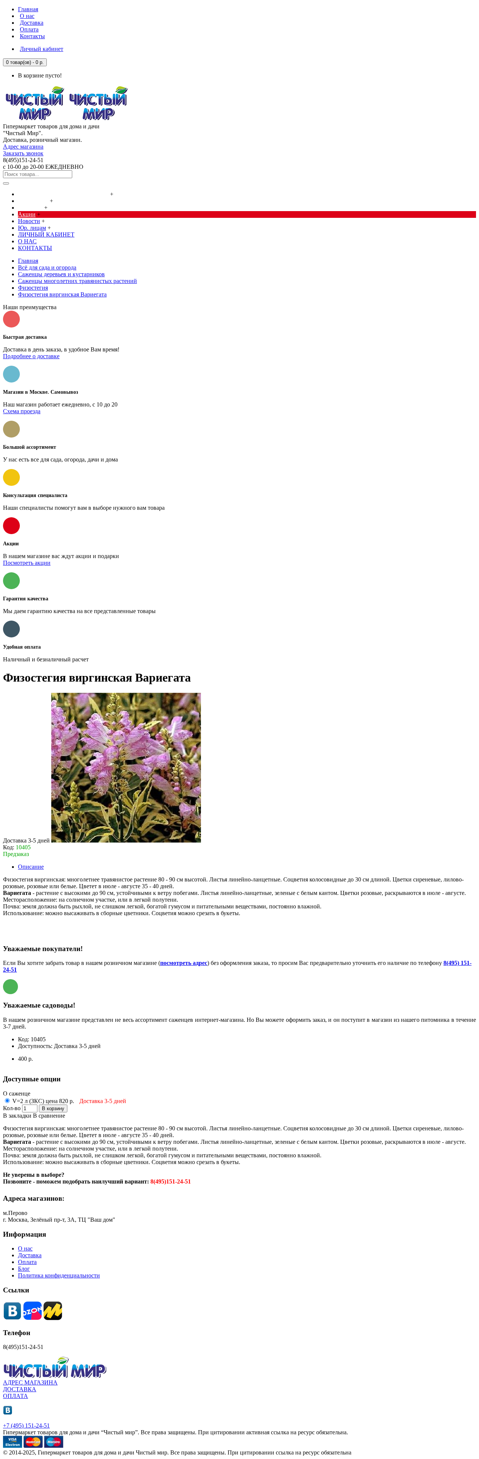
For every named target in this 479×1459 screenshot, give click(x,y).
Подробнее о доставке (31, 356)
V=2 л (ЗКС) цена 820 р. (68, 1101)
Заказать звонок (23, 153)
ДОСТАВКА (19, 1389)
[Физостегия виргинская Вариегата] (126, 840)
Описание (31, 866)
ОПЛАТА (15, 1396)
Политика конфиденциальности (59, 1275)
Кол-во (12, 1108)
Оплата (27, 1262)
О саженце (16, 1093)
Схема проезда (21, 411)
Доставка (30, 1255)
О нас (25, 1248)
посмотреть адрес (183, 963)
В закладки (17, 1115)
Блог (24, 1268)
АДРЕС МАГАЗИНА (30, 1382)
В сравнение (49, 1115)
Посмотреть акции (27, 563)
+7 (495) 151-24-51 (26, 1425)
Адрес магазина (23, 146)
